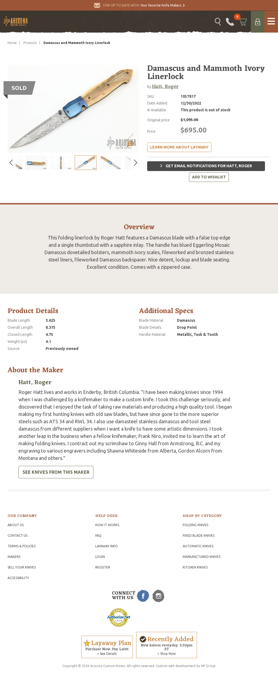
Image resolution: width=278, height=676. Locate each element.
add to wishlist (209, 177)
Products (30, 43)
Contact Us (17, 535)
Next (135, 162)
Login (100, 556)
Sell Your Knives (22, 567)
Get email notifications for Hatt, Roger (208, 166)
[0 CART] (242, 22)
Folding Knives (195, 525)
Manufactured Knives (201, 556)
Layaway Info (106, 546)
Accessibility (18, 578)
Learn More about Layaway (179, 147)
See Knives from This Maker (56, 472)
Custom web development (176, 666)
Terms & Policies (22, 546)
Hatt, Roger (165, 86)
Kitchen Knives (195, 567)
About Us (16, 525)
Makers (14, 556)
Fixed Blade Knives (198, 535)
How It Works (107, 525)
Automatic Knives (198, 546)
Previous (12, 162)
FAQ (98, 535)
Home (12, 43)
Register (102, 567)
